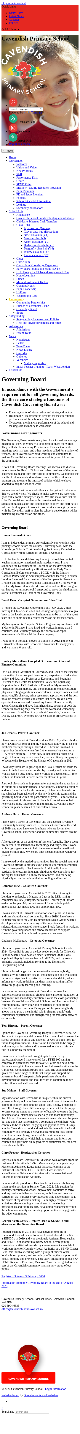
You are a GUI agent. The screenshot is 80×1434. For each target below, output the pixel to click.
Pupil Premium (25, 191)
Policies (13, 23)
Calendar (21, 353)
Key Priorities (24, 170)
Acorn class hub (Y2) (36, 241)
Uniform (21, 292)
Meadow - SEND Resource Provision (38, 187)
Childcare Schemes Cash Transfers (36, 221)
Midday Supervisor (35, 363)
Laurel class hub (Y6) (36, 255)
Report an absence (20, 144)
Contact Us (15, 370)
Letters (20, 343)
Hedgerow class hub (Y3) (39, 245)
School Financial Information (33, 201)
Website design (10, 1395)
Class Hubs (23, 224)
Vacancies (22, 359)
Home (12, 157)
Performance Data (27, 177)
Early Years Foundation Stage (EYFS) (38, 268)
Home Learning (25, 275)
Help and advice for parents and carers (38, 322)
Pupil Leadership (26, 289)
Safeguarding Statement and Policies (37, 319)
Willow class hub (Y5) (37, 251)
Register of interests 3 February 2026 (23, 1276)
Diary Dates (16, 12)
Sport (19, 312)
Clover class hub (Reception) (41, 231)
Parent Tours (23, 332)
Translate (36, 112)
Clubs (19, 258)
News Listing (24, 349)
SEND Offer (23, 184)
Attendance (23, 214)
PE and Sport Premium (29, 194)
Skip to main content (13, 3)
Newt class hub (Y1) (36, 235)
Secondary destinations (29, 208)
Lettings (21, 204)
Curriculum (23, 262)
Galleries (14, 19)
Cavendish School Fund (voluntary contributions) (45, 218)
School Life (16, 211)
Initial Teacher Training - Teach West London (43, 366)
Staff (19, 174)
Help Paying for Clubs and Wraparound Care (42, 272)
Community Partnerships (30, 302)
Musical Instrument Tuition (32, 282)
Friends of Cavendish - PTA (32, 305)
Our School (16, 160)
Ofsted (20, 181)
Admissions (16, 326)
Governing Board (26, 309)
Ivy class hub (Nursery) (37, 228)
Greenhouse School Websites (41, 1395)
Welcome (21, 164)
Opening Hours (25, 285)
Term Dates (23, 346)
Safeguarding (17, 316)
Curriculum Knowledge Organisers (37, 265)
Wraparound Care (26, 295)
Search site (7, 1411)
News (12, 336)
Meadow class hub (35, 238)
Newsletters (23, 339)
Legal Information (55, 1388)
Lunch (20, 278)
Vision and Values (27, 167)
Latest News (16, 16)
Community (16, 299)
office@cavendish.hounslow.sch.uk (22, 1309)
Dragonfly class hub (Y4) (39, 248)
